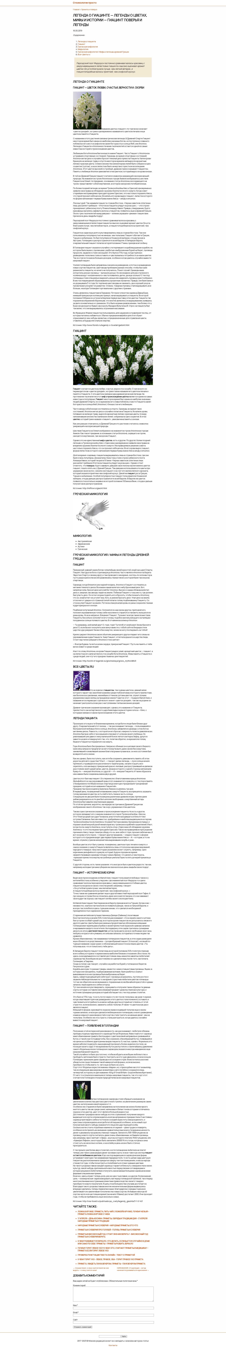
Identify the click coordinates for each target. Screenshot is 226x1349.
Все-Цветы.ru (84, 54)
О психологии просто (85, 2)
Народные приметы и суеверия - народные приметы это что (108, 1225)
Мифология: (83, 49)
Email (76, 1312)
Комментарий (79, 1285)
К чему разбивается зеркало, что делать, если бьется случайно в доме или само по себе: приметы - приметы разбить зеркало (114, 1242)
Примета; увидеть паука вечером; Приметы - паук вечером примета (111, 1263)
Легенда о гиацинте (87, 41)
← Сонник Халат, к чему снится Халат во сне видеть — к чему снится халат (91, 1269)
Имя (75, 1305)
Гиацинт (81, 44)
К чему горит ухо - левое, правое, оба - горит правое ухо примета (110, 1259)
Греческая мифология (88, 46)
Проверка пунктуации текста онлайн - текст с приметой (106, 1255)
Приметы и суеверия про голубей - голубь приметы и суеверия (109, 1229)
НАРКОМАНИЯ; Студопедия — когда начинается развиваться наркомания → (133, 1269)
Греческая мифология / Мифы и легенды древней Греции (103, 52)
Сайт (75, 1319)
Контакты (113, 1345)
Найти (124, 1336)
